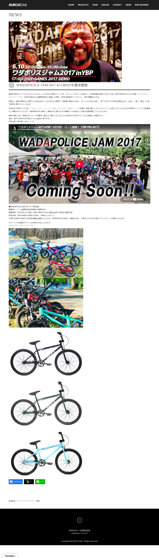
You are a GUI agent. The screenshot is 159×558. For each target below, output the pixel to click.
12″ (72, 108)
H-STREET (139, 108)
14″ (77, 108)
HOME (71, 4)
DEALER (105, 4)
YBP (17, 209)
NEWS (128, 4)
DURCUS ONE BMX (22, 501)
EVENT (32, 501)
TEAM (95, 4)
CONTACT (117, 4)
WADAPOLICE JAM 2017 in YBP (21, 225)
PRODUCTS (83, 4)
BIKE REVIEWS (141, 4)
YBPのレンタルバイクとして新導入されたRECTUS (49, 108)
